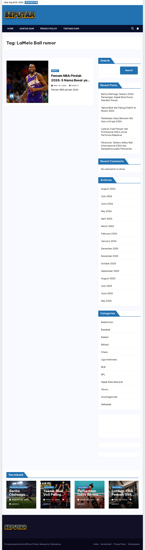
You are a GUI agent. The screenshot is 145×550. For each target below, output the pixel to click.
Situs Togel (107, 417)
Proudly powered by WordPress (18, 544)
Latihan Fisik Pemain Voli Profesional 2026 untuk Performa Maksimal (114, 132)
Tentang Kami (71, 28)
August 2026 (108, 189)
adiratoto (108, 426)
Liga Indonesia (109, 359)
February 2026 (109, 233)
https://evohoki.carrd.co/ (114, 434)
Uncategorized (109, 397)
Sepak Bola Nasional (112, 382)
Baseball (105, 329)
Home (10, 28)
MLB (103, 367)
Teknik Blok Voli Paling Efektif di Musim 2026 (53, 496)
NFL (103, 374)
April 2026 (106, 218)
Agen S (75, 86)
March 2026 (107, 226)
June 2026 (107, 203)
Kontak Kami (27, 28)
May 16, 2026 (121, 500)
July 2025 (106, 286)
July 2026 (106, 196)
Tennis (104, 389)
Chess (104, 352)
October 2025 (108, 263)
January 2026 (109, 241)
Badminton (107, 322)
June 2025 (107, 293)
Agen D (15, 504)
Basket (55, 71)
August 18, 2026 (20, 500)
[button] (132, 28)
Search (105, 60)
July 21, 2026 (53, 500)
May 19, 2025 (60, 86)
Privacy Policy (48, 28)
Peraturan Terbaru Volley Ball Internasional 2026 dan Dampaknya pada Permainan (117, 145)
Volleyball (106, 404)
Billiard (105, 344)
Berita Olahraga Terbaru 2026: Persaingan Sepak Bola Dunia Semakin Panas (117, 97)
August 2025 (108, 278)
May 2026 (106, 211)
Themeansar (55, 544)
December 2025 (109, 248)
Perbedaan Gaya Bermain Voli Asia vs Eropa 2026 (89, 496)
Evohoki (117, 417)
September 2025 (110, 271)
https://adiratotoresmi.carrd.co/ (118, 430)
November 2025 (109, 256)
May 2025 (106, 301)
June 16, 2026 (87, 500)
